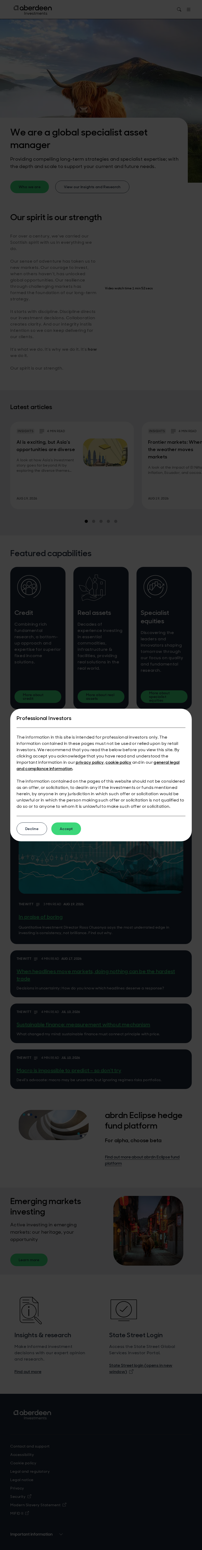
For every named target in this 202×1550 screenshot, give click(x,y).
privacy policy (90, 762)
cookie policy (118, 762)
